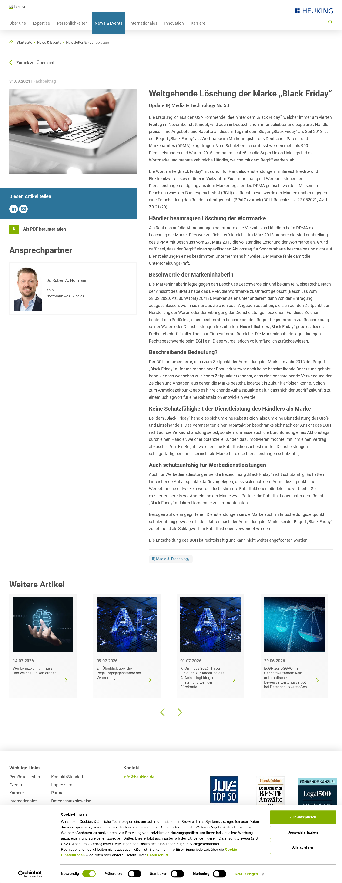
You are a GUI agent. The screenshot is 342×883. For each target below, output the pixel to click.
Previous (163, 712)
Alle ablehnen (303, 847)
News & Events (108, 23)
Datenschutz (158, 855)
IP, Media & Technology (171, 559)
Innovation (174, 23)
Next (179, 712)
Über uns (17, 23)
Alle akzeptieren (303, 817)
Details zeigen (246, 874)
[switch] (134, 873)
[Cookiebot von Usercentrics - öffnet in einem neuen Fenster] (30, 873)
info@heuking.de (138, 776)
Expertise (41, 23)
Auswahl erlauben (303, 832)
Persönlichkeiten (72, 23)
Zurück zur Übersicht (35, 62)
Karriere (198, 23)
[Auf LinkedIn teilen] (13, 209)
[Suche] (330, 22)
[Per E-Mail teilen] (23, 209)
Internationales (143, 23)
